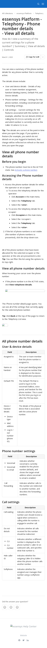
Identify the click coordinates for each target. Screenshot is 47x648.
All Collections (7, 13)
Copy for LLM (33, 57)
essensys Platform (24, 13)
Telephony (39, 13)
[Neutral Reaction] (11, 607)
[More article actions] (43, 57)
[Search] (38, 3)
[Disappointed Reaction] (4, 607)
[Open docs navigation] (43, 3)
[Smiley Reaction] (17, 607)
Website (23, 635)
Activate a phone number (26, 170)
